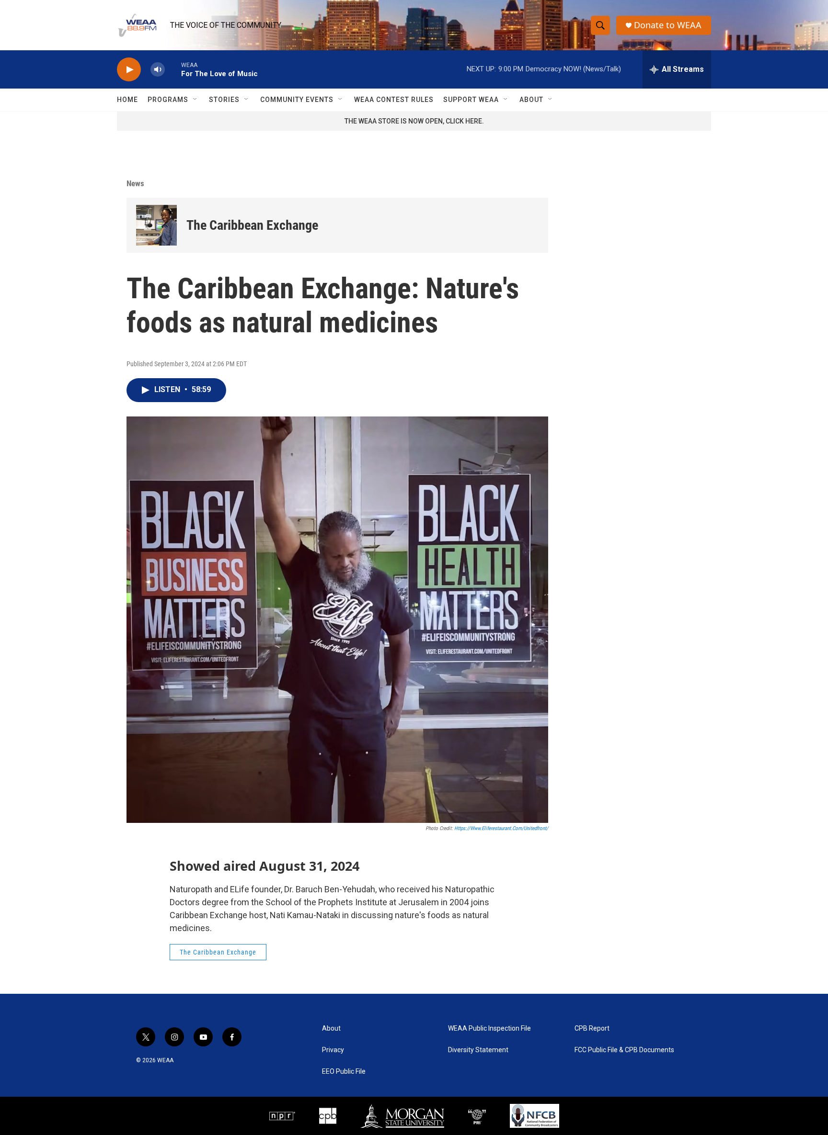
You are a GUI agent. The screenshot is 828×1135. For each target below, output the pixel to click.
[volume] (158, 69)
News (135, 183)
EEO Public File (344, 1071)
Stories (224, 99)
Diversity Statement (478, 1050)
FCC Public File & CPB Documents (624, 1050)
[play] (129, 69)
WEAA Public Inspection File (489, 1028)
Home (127, 99)
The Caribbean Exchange (252, 225)
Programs (168, 99)
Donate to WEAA (668, 25)
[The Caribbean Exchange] (156, 225)
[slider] (173, 69)
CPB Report (592, 1028)
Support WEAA (471, 99)
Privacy (333, 1050)
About (531, 99)
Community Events (297, 99)
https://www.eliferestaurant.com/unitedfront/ (501, 828)
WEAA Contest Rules (394, 99)
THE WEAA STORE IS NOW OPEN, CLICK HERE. (414, 121)
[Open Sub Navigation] (195, 99)
